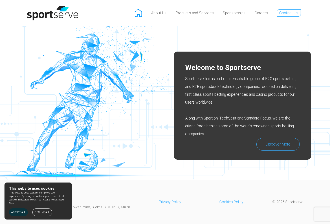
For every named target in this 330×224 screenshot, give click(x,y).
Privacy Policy (170, 202)
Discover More (278, 144)
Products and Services (195, 13)
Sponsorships (234, 13)
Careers (261, 13)
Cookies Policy (231, 202)
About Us (159, 13)
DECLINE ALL (42, 212)
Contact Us (288, 13)
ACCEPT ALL (18, 212)
